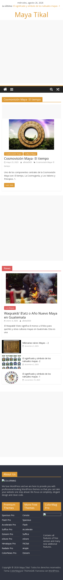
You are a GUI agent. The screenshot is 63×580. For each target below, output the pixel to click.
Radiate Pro (7, 548)
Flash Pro (6, 520)
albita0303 (27, 162)
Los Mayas (10, 308)
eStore (26, 538)
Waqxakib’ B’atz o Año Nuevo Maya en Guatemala (30, 315)
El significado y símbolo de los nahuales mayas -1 (36, 6)
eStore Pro (7, 538)
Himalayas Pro (9, 543)
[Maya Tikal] (5, 89)
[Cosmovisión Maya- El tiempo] (31, 121)
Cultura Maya (30, 154)
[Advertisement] (31, 51)
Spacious (27, 520)
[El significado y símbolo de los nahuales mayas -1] (11, 372)
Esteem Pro (7, 534)
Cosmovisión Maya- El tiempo (26, 158)
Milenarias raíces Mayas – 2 (35, 342)
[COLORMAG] (9, 480)
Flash (25, 524)
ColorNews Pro (9, 553)
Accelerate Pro (9, 524)
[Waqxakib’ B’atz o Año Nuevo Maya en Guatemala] (31, 274)
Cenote (26, 515)
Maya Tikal (31, 14)
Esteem (26, 553)
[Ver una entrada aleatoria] (58, 89)
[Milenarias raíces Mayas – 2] (11, 341)
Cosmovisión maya (13, 154)
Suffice (26, 534)
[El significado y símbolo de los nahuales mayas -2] (11, 357)
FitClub (26, 543)
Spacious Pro (8, 515)
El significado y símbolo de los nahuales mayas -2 (36, 360)
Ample (26, 548)
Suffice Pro (7, 529)
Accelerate (28, 529)
